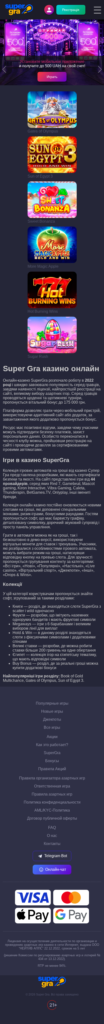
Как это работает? (52, 745)
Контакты (52, 844)
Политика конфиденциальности (52, 802)
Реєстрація (70, 10)
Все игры (52, 727)
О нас (52, 836)
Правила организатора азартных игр (52, 778)
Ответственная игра (52, 786)
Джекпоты (52, 719)
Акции (52, 737)
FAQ (52, 827)
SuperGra (52, 753)
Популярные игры (52, 703)
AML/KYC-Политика (52, 810)
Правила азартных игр (52, 794)
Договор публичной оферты (52, 818)
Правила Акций (52, 769)
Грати (52, 110)
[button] (4, 69)
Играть (52, 77)
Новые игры (52, 711)
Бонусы (52, 761)
